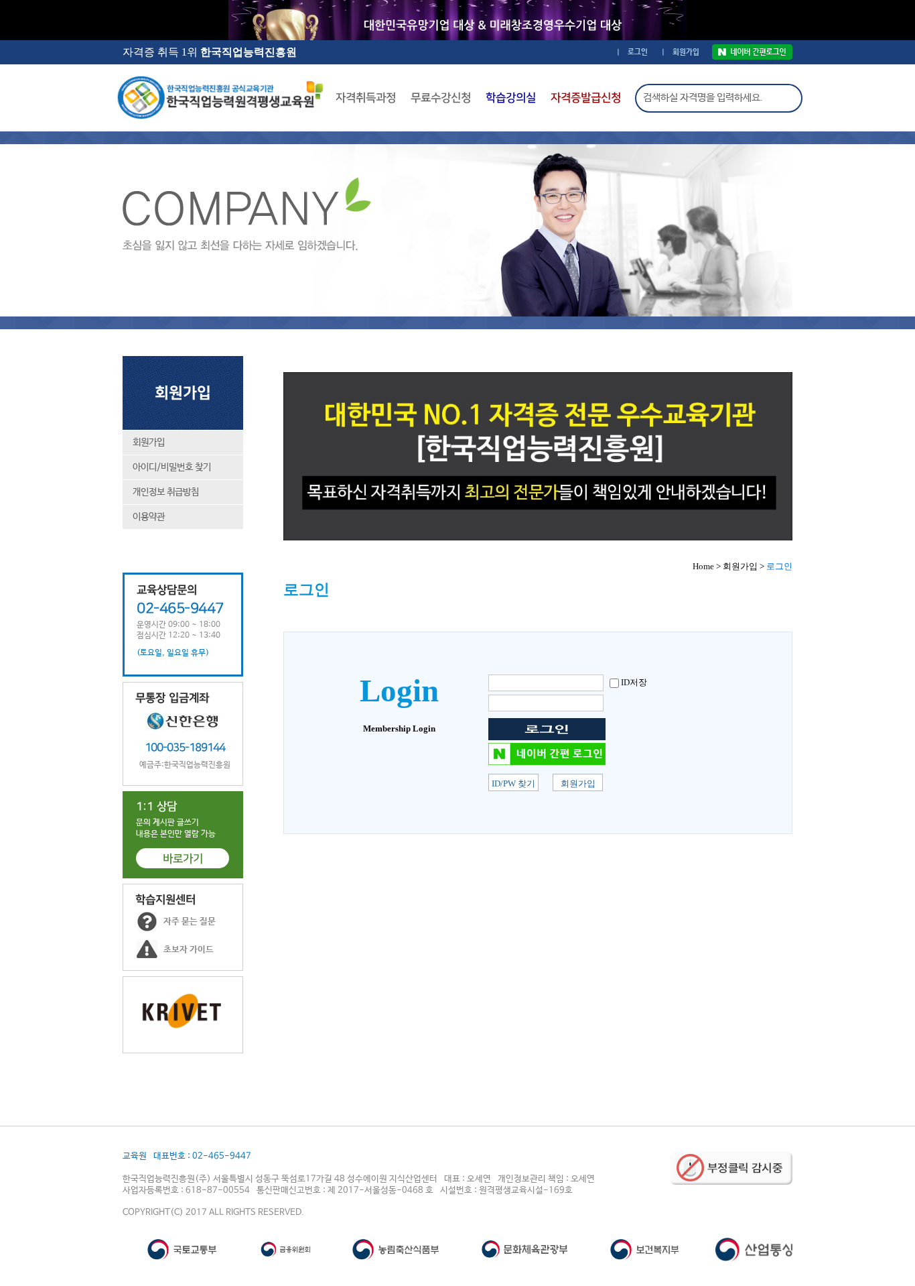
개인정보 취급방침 (166, 492)
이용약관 (149, 517)
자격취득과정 (366, 98)
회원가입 (149, 442)
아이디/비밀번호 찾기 (172, 467)
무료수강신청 (441, 98)
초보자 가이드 (188, 950)
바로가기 (183, 859)
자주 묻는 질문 (189, 922)
